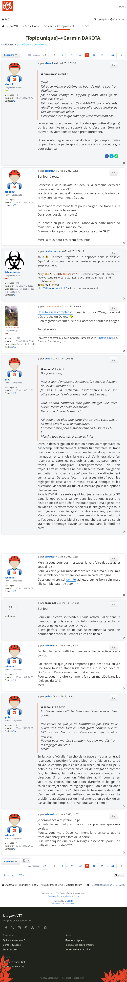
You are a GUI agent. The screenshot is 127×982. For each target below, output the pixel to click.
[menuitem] (6, 19)
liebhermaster (13, 272)
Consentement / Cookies (78, 949)
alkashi (9, 84)
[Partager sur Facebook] (107, 156)
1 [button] (62, 55)
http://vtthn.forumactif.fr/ (52, 288)
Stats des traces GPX (14, 962)
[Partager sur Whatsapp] (116, 156)
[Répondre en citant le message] (113, 65)
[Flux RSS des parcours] (39, 928)
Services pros (10, 949)
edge (110, 337)
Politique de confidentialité (80, 944)
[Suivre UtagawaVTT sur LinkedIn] (19, 928)
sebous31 (10, 191)
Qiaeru (76, 896)
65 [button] (102, 55)
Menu (122, 7)
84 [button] (112, 55)
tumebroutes (12, 327)
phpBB (55, 893)
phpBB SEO (69, 901)
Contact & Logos (12, 944)
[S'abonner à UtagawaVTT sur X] (13, 928)
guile (7, 379)
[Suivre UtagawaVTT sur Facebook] (6, 928)
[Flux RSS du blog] (46, 928)
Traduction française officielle (59, 896)
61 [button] (72, 55)
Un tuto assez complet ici (55, 312)
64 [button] (94, 55)
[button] (44, 55)
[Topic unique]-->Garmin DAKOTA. (63, 38)
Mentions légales (74, 940)
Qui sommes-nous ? (14, 940)
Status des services (13, 966)
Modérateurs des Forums (32, 44)
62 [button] (80, 55)
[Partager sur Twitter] (111, 156)
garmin (102, 337)
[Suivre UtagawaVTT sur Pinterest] (32, 928)
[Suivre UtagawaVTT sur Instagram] (26, 928)
